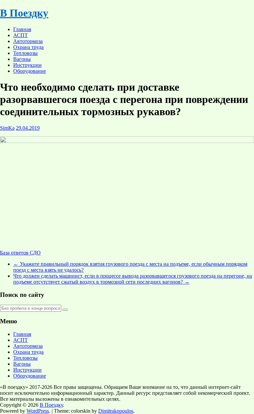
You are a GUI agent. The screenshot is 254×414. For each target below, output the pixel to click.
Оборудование (29, 71)
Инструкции (27, 65)
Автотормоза (28, 41)
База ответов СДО (20, 252)
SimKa (7, 128)
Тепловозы (25, 53)
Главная (22, 29)
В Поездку (24, 13)
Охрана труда (28, 47)
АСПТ (20, 35)
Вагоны (22, 59)
